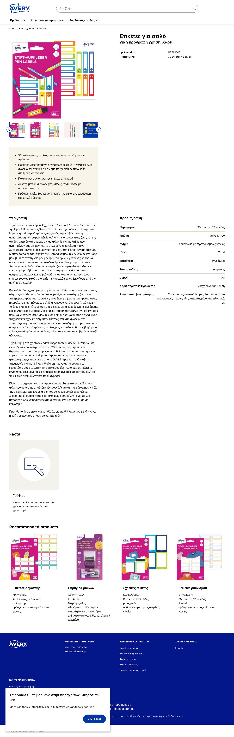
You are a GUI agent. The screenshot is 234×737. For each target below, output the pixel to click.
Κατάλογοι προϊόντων (131, 653)
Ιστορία (179, 648)
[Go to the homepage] (19, 9)
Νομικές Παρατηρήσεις (117, 704)
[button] (17, 130)
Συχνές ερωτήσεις (129, 648)
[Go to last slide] (9, 129)
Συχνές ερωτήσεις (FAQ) (133, 670)
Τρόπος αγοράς (128, 659)
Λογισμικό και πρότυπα (46, 20)
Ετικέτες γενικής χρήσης (22, 686)
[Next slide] (98, 129)
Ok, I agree (94, 718)
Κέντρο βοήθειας (129, 664)
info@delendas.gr (76, 651)
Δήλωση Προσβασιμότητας (117, 708)
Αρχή (11, 28)
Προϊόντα (16, 20)
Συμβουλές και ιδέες (82, 20)
